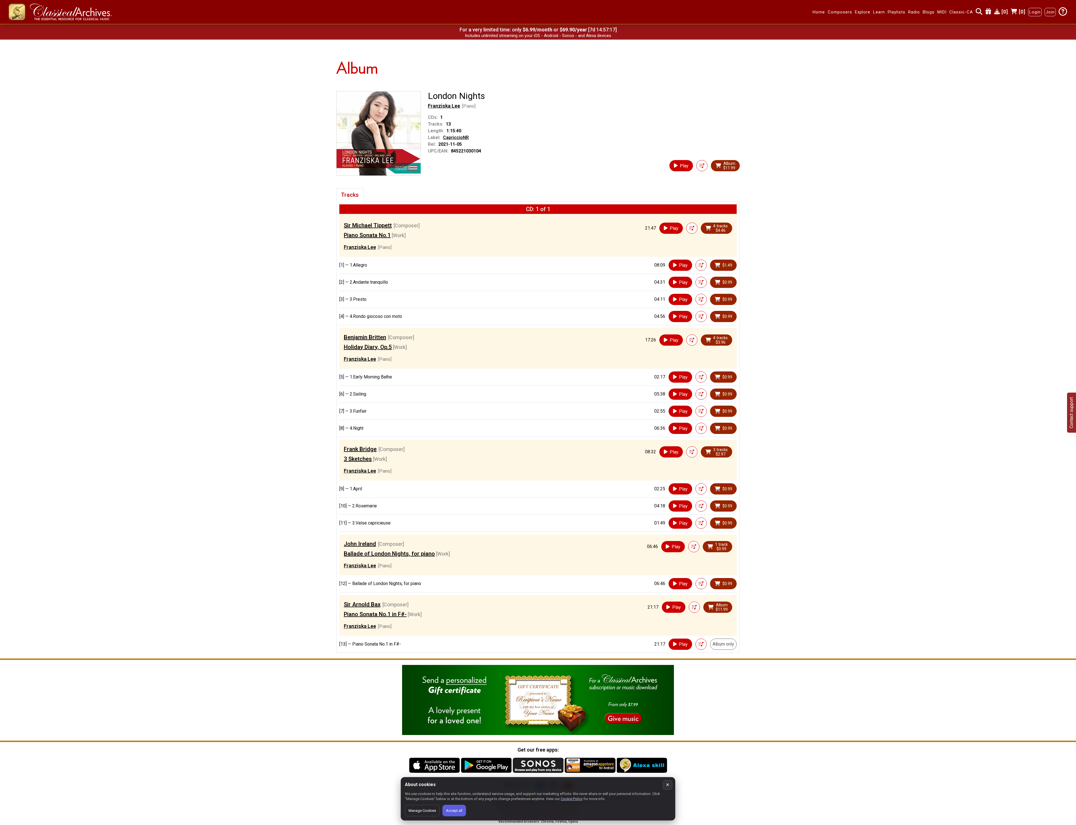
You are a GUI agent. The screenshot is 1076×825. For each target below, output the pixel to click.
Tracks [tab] (350, 194)
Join (1050, 12)
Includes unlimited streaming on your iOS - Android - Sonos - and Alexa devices (538, 35)
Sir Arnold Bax (362, 604)
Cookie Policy (572, 799)
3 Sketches (358, 459)
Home (819, 12)
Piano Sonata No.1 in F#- (375, 614)
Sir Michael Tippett (368, 225)
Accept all (454, 810)
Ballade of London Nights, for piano (389, 553)
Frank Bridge (360, 449)
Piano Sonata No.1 (367, 235)
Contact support (1071, 412)
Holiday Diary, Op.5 (368, 347)
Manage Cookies (422, 810)
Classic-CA (961, 12)
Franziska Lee (444, 106)
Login (1035, 12)
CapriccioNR (456, 137)
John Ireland (360, 543)
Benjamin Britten (365, 337)
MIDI (942, 12)
